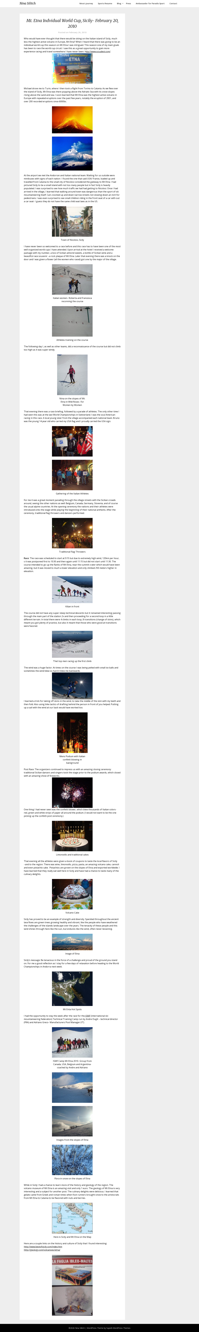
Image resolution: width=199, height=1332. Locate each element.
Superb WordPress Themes (118, 1328)
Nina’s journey (86, 3)
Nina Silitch (28, 3)
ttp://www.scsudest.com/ (98, 51)
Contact (173, 3)
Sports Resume (105, 3)
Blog (119, 3)
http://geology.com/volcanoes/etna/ (42, 1249)
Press (128, 3)
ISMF (87, 1015)
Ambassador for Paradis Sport (150, 3)
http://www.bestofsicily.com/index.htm (43, 1246)
